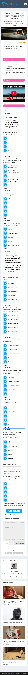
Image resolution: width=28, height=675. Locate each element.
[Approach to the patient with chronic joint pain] (14, 632)
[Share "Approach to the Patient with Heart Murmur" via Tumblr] (12, 552)
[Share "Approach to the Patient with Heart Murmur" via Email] (18, 552)
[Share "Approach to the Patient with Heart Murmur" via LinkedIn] (15, 552)
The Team (4, 673)
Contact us (17, 673)
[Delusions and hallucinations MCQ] (14, 613)
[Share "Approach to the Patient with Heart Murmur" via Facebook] (6, 552)
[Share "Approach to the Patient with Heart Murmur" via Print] (21, 552)
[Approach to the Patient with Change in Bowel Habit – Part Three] (14, 592)
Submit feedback (19, 543)
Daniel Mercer (12, 21)
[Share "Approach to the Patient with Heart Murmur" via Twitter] (9, 552)
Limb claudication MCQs (9, 662)
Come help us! (11, 673)
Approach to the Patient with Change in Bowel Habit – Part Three (13, 602)
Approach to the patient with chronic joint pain (13, 642)
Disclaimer (23, 673)
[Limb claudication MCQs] (14, 653)
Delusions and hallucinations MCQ (12, 622)
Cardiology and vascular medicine (11, 23)
